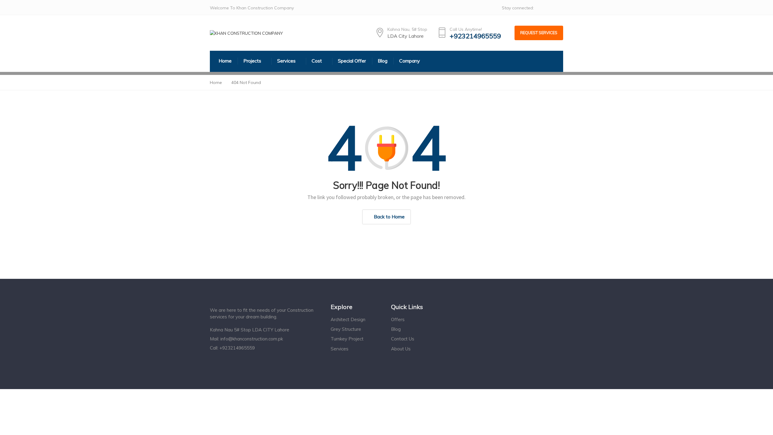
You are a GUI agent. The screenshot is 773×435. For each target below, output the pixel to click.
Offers (398, 319)
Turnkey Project (347, 339)
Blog (396, 329)
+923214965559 (475, 36)
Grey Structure (346, 329)
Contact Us (402, 339)
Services (339, 349)
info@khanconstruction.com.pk (251, 339)
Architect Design (348, 319)
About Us (401, 349)
